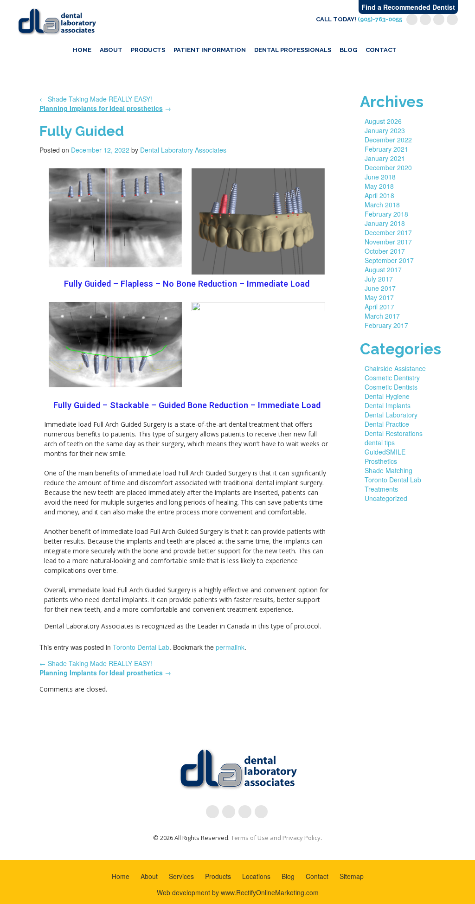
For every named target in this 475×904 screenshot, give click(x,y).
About (111, 49)
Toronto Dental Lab (141, 647)
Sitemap (352, 876)
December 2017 (388, 232)
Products (148, 49)
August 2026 (383, 121)
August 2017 (383, 269)
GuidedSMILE (385, 451)
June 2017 (380, 288)
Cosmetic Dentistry (392, 377)
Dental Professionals (292, 49)
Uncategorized (386, 498)
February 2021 (386, 149)
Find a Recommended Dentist (408, 7)
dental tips (380, 442)
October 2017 (385, 251)
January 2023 (385, 130)
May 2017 (379, 297)
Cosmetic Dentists (391, 386)
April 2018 (379, 195)
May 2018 (379, 186)
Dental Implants (388, 405)
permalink (230, 647)
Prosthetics (381, 461)
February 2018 (386, 213)
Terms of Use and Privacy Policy (276, 837)
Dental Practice (387, 424)
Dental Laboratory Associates (183, 149)
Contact (381, 49)
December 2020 (388, 167)
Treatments (381, 489)
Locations (256, 876)
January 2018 (385, 223)
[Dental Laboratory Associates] (56, 20)
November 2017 (388, 241)
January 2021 (385, 158)
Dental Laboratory (391, 414)
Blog (348, 49)
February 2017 (386, 325)
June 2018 (380, 176)
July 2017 (379, 278)
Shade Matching (388, 470)
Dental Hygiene (387, 396)
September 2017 (389, 260)
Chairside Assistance (395, 368)
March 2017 (382, 316)
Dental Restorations (394, 433)
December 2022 (388, 139)
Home (82, 49)
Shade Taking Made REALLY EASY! (95, 98)
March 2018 (382, 204)
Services (181, 876)
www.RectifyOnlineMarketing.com (270, 892)
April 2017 (379, 306)
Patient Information (209, 49)
